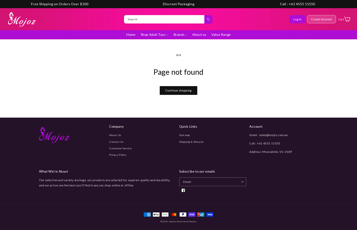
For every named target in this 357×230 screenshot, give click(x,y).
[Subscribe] (242, 181)
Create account (321, 19)
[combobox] (168, 19)
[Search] (208, 19)
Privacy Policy (117, 154)
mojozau (173, 221)
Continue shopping (178, 90)
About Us (115, 135)
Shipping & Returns (191, 141)
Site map (184, 135)
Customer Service (120, 148)
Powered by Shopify (186, 221)
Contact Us (116, 141)
